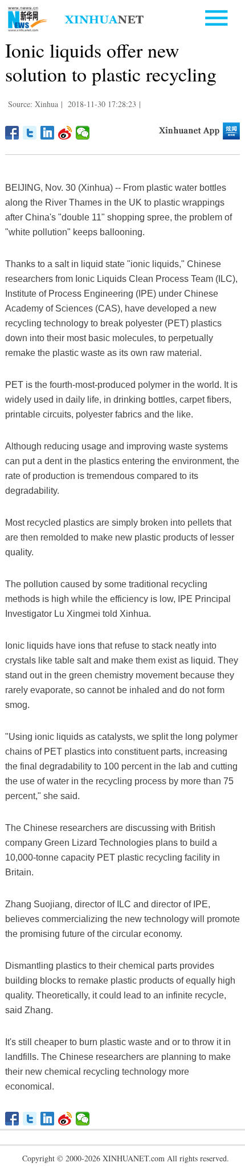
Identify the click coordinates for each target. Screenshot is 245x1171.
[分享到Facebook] (12, 133)
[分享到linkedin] (47, 133)
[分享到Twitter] (30, 133)
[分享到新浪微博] (65, 133)
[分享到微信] (83, 133)
